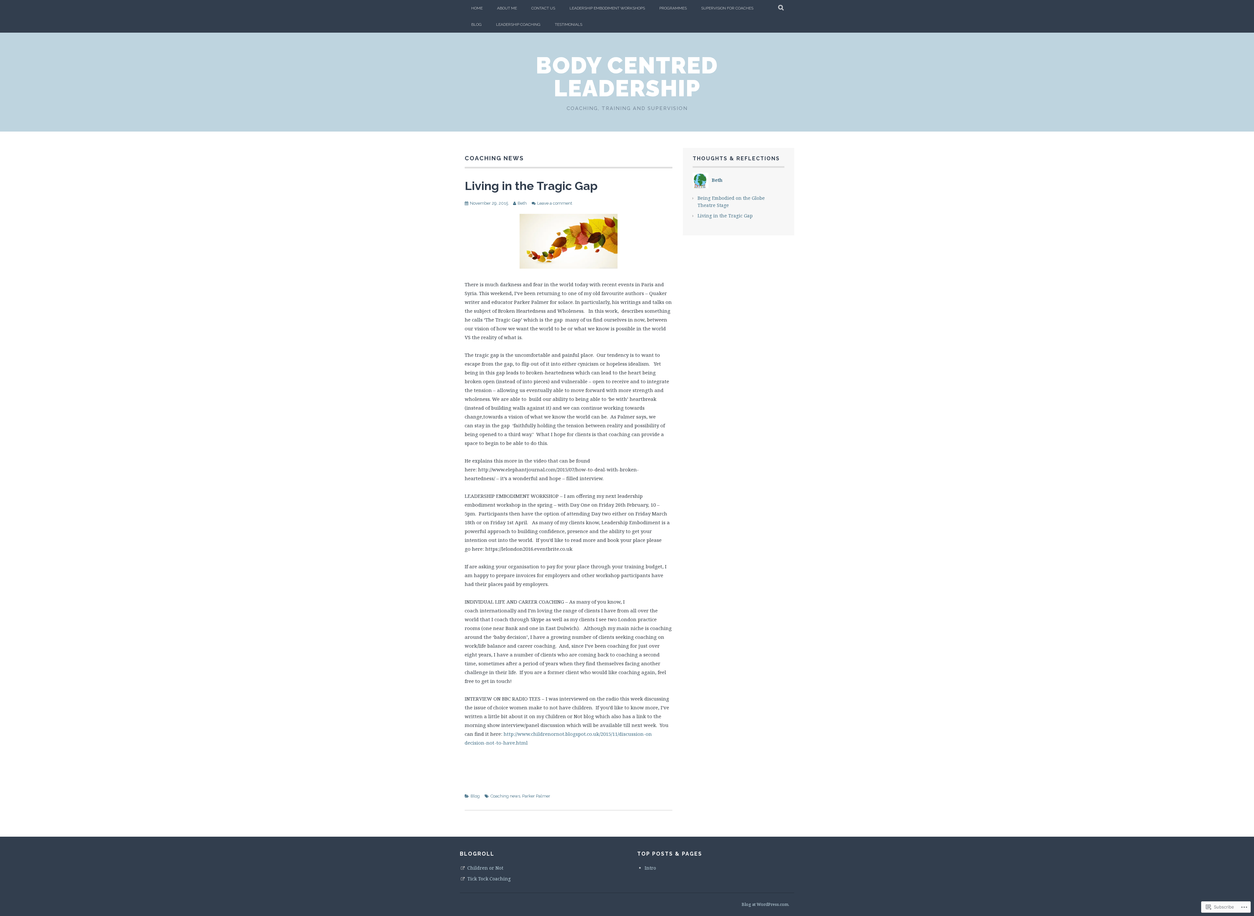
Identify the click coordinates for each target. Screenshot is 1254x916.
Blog (476, 24)
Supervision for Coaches (727, 8)
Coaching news (505, 796)
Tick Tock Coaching (489, 879)
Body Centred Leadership (627, 77)
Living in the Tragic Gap (531, 186)
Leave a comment (554, 203)
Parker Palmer (536, 796)
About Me (507, 8)
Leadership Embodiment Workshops (607, 8)
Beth (522, 203)
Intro (650, 868)
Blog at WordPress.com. (765, 904)
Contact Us (543, 8)
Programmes (673, 8)
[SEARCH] (781, 8)
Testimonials (568, 24)
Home (477, 8)
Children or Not (485, 868)
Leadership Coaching (518, 24)
